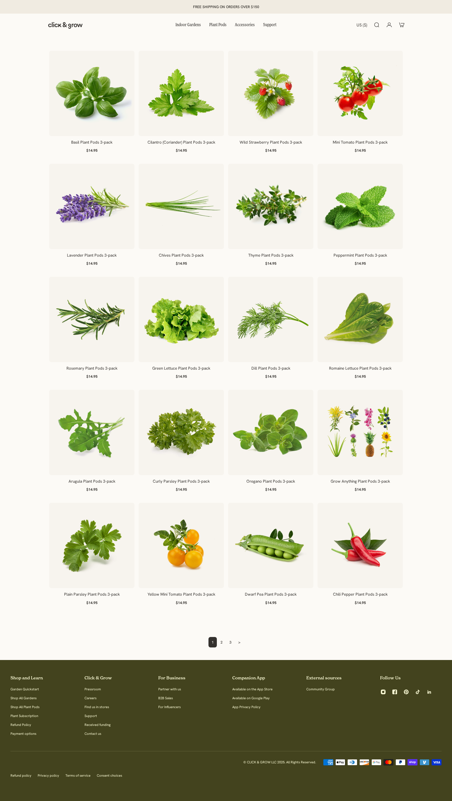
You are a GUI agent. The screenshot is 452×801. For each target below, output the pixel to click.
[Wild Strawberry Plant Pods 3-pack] (270, 93)
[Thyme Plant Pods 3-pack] (270, 206)
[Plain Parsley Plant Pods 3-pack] (91, 545)
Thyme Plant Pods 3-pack (270, 255)
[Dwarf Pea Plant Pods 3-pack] (270, 545)
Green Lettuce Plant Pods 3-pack (181, 368)
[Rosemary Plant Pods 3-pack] (91, 319)
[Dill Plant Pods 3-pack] (270, 319)
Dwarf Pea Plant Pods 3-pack (271, 594)
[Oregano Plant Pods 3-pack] (270, 432)
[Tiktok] (417, 692)
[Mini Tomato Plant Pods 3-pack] (360, 93)
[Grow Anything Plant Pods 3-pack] (360, 432)
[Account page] (389, 25)
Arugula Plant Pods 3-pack (92, 481)
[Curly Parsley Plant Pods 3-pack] (181, 432)
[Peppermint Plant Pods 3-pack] (360, 206)
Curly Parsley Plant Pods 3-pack (181, 481)
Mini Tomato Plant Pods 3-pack (360, 142)
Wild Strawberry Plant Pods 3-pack (271, 142)
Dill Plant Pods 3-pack (270, 368)
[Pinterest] (406, 692)
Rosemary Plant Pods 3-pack (91, 368)
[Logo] (65, 25)
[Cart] (402, 25)
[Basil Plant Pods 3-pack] (91, 93)
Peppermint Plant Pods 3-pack (360, 255)
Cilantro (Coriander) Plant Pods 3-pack (181, 142)
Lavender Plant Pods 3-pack (92, 255)
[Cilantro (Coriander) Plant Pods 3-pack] (181, 93)
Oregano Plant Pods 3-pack (270, 481)
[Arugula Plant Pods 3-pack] (91, 432)
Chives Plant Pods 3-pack (181, 255)
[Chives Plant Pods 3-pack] (181, 206)
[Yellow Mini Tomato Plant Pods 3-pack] (181, 545)
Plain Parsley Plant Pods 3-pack (92, 594)
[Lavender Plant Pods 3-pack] (91, 206)
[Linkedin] (429, 692)
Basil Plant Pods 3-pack (91, 142)
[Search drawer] (376, 25)
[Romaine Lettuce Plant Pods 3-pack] (360, 319)
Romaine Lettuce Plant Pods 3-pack (360, 368)
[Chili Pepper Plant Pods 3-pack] (360, 545)
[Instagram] (383, 692)
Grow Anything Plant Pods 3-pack (360, 481)
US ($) (362, 24)
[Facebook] (394, 692)
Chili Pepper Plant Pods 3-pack (360, 594)
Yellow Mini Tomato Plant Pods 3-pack (181, 594)
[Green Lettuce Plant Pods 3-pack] (181, 319)
